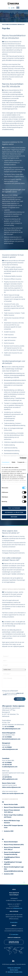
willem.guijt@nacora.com (10, 779)
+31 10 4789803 (7, 747)
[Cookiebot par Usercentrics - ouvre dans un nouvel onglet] (20, 458)
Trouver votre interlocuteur (14, 942)
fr (13, 8)
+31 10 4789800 (9, 726)
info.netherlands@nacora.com (11, 728)
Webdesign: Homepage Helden (15, 972)
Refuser (14, 516)
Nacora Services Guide (11, 804)
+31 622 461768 (7, 764)
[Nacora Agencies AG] (14, 3)
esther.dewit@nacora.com (10, 749)
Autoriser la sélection (14, 512)
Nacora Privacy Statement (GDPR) (14, 807)
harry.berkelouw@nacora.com (11, 739)
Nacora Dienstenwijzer (11, 842)
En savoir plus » (14, 922)
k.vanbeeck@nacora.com (9, 766)
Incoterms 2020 (8, 831)
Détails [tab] (13, 462)
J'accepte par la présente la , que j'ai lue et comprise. (13, 694)
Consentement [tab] (5, 462)
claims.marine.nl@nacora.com (11, 787)
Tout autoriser (14, 508)
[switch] (24, 492)
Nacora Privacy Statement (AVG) (14, 844)
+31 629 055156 (7, 777)
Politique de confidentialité (10, 691)
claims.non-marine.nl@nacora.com (12, 793)
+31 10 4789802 (7, 762)
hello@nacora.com (17, 908)
